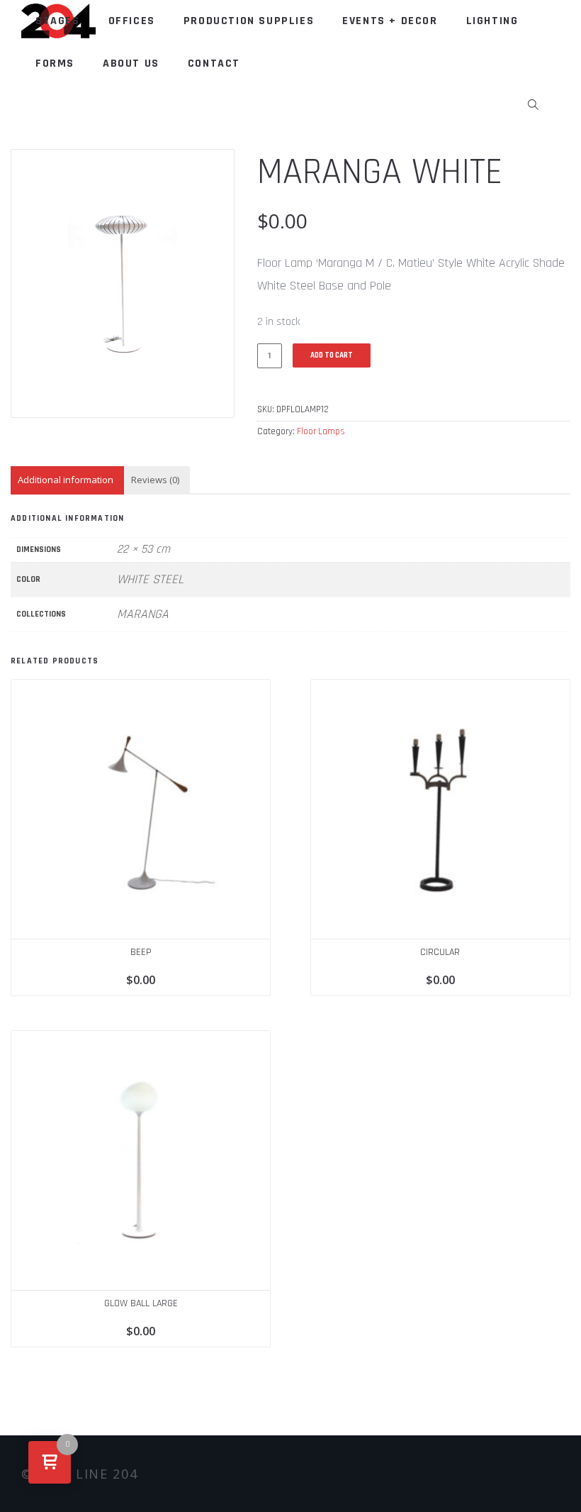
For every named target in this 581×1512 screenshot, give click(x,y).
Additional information (65, 479)
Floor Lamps (321, 431)
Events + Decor (389, 20)
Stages (57, 20)
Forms (54, 63)
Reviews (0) (155, 479)
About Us (131, 63)
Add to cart (331, 355)
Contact (214, 63)
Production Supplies (249, 20)
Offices (131, 20)
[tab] (65, 480)
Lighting (492, 20)
